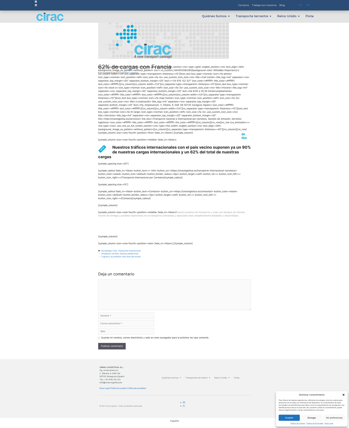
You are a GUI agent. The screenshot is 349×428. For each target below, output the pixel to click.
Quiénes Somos (214, 16)
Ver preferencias (334, 417)
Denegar (312, 417)
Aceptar (289, 417)
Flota (310, 16)
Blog (282, 5)
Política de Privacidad (314, 423)
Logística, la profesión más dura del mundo (121, 256)
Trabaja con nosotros (264, 5)
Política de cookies (118, 388)
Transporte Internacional (129, 251)
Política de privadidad (137, 388)
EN (307, 5)
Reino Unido (287, 16)
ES (300, 5)
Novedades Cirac (109, 251)
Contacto (243, 5)
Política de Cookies (297, 423)
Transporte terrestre (252, 16)
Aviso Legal (328, 423)
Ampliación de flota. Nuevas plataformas (120, 253)
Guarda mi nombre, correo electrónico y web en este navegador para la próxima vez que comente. (155, 337)
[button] (343, 394)
